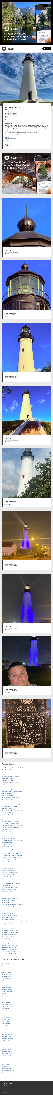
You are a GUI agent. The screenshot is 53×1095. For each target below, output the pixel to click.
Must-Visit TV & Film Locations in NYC (10, 872)
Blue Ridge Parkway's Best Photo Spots (10, 786)
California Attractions (6, 972)
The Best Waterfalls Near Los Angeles (10, 932)
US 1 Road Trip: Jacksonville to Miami (10, 945)
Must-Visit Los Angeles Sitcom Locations (10, 870)
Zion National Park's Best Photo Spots (10, 955)
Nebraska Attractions (6, 1025)
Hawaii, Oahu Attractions (7, 991)
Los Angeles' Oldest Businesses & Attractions (11, 857)
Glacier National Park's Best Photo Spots (10, 823)
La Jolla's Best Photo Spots (8, 846)
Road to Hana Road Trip (7, 902)
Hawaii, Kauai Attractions (7, 987)
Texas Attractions (5, 1059)
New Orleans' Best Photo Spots (8, 876)
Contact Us (4, 1092)
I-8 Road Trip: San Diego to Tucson (9, 836)
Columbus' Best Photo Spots (8, 801)
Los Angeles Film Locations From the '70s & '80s (12, 851)
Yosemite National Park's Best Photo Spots (11, 953)
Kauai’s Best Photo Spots (7, 842)
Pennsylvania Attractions (7, 1049)
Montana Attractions (6, 1023)
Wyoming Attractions (6, 1077)
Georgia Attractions (6, 982)
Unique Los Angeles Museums (8, 943)
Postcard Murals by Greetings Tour (9, 898)
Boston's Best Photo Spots (7, 789)
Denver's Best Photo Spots (7, 812)
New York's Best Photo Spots (8, 878)
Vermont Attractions (6, 1064)
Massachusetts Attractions (7, 1012)
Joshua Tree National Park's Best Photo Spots (12, 840)
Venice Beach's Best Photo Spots (9, 947)
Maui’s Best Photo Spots (7, 864)
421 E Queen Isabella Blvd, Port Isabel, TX (14, 111)
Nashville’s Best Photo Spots (8, 874)
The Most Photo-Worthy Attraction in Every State (12, 938)
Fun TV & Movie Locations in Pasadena (10, 821)
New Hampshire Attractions (8, 1030)
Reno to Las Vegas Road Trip (8, 900)
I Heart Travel (5, 1085)
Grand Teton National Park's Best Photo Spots (12, 825)
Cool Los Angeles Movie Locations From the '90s (12, 806)
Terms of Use (5, 1090)
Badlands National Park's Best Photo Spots (11, 782)
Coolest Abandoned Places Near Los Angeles (11, 804)
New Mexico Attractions (7, 1034)
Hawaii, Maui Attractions (7, 989)
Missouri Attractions (6, 1021)
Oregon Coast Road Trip (7, 885)
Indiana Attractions (6, 997)
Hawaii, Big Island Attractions (8, 985)
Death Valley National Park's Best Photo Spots (12, 810)
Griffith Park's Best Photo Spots (8, 829)
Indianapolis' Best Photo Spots (8, 838)
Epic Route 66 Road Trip (7, 819)
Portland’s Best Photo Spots (8, 896)
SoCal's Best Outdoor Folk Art (8, 923)
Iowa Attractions (5, 1000)
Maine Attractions (5, 1008)
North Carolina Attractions (7, 1038)
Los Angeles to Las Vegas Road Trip (10, 859)
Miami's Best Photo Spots (7, 868)
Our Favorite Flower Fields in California (10, 887)
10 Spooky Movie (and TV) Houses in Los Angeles (13, 767)
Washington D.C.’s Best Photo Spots (10, 949)
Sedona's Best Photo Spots (8, 919)
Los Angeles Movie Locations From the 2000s (12, 855)
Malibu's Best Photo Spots (7, 861)
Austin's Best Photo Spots (7, 780)
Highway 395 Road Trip (7, 831)
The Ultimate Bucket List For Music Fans (10, 941)
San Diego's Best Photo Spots (8, 908)
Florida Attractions (6, 980)
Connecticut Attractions (7, 976)
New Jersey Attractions (7, 1032)
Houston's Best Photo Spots (8, 834)
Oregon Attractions (6, 1047)
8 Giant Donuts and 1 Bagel (8, 774)
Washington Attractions (7, 1068)
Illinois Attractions (5, 995)
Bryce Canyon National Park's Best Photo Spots (12, 791)
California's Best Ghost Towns (8, 795)
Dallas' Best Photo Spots (7, 808)
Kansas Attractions (6, 1002)
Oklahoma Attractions (6, 1045)
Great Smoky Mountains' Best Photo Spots (11, 827)
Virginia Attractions (6, 1066)
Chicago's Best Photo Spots (8, 799)
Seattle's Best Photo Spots (7, 917)
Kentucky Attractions (6, 1004)
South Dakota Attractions (7, 1055)
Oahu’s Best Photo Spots (7, 881)
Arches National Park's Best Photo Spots (10, 776)
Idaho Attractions (5, 993)
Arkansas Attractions (6, 970)
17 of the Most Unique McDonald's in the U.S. (12, 772)
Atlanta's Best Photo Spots (7, 778)
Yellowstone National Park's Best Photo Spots (12, 951)
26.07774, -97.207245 (10, 114)
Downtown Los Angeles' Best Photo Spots (11, 816)
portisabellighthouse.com (10, 138)
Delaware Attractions (6, 978)
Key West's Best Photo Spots (8, 844)
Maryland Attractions (6, 1010)
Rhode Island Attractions (7, 1051)
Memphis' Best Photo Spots (8, 866)
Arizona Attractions (6, 968)
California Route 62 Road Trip (8, 793)
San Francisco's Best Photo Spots (9, 911)
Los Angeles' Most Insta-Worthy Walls (10, 853)
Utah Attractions (5, 1062)
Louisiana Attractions (6, 1006)
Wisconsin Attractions (6, 1074)
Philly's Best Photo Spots (7, 891)
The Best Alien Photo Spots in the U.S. (10, 928)
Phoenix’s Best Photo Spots (8, 893)
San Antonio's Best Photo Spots (8, 906)
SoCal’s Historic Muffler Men (8, 926)
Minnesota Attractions (6, 1017)
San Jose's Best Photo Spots (8, 913)
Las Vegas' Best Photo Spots (8, 849)
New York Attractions (6, 1036)
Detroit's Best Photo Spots (7, 814)
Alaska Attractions (5, 965)
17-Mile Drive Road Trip (7, 769)
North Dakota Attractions (7, 1040)
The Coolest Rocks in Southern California (11, 936)
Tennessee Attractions (6, 1057)
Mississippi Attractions (6, 1019)
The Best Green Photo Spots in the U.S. (10, 930)
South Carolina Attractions (7, 1053)
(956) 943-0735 (8, 142)
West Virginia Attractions (7, 1072)
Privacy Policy (5, 1087)
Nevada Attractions (6, 1027)
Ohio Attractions (5, 1042)
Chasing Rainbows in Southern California (11, 797)
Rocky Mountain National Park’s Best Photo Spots (12, 904)
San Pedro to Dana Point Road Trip (9, 915)
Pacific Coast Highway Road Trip (9, 889)
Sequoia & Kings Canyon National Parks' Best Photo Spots (14, 921)
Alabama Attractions (6, 963)
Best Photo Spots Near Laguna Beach (10, 784)
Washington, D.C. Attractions (8, 1070)
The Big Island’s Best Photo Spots (9, 934)
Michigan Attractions (6, 1015)
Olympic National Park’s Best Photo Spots (11, 883)
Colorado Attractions (6, 974)
